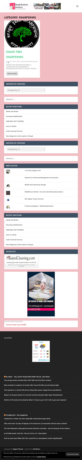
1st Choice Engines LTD (33, 170)
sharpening (29, 61)
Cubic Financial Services (14, 131)
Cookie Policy (41, 457)
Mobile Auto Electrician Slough (35, 185)
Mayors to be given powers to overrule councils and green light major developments (33, 395)
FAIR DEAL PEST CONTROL (15, 121)
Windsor (35, 61)
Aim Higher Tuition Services (34, 199)
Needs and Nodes (12, 111)
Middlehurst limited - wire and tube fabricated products (44, 192)
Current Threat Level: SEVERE (16, 325)
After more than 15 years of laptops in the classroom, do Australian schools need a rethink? (35, 423)
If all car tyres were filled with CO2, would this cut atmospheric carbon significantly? (33, 438)
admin (9, 61)
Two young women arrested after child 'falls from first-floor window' (28, 380)
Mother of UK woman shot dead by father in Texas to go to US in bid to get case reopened (35, 400)
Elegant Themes (18, 449)
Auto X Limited (11, 126)
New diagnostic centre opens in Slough (19, 136)
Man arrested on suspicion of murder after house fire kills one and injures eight (31, 385)
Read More (12, 73)
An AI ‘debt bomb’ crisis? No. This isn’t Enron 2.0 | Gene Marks (25, 433)
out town (23, 61)
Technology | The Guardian (17, 415)
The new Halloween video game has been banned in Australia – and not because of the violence (37, 428)
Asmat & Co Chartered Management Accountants (41, 178)
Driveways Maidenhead (14, 116)
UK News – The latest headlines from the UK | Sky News (28, 377)
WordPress (36, 449)
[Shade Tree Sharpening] (22, 33)
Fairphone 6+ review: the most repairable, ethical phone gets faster (27, 419)
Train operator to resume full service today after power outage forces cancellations (32, 390)
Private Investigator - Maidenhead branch (39, 206)
